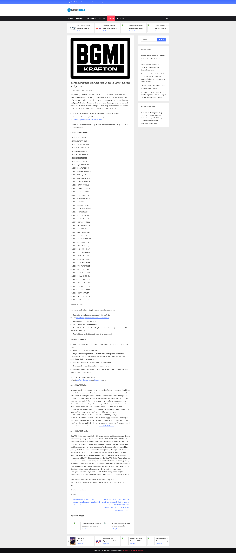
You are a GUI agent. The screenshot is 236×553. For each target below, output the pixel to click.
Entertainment (85, 2)
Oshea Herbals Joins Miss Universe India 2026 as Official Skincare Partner (153, 58)
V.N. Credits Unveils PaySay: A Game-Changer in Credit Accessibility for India (84, 27)
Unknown (144, 113)
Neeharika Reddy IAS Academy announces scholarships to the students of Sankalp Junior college (136, 27)
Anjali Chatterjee (89, 90)
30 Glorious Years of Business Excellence (162, 539)
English (70, 2)
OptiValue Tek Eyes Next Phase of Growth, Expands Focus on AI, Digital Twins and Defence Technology (153, 94)
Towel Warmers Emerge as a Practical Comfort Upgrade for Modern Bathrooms (151, 67)
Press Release (133, 31)
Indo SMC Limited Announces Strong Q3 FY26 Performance (110, 27)
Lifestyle (101, 2)
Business (76, 2)
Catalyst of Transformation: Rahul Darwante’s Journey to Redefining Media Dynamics (84, 539)
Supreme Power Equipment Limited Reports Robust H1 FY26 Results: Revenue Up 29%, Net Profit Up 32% (110, 539)
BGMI (74, 494)
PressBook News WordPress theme (132, 550)
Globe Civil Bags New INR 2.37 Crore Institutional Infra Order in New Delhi (162, 27)
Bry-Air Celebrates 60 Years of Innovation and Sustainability (91, 525)
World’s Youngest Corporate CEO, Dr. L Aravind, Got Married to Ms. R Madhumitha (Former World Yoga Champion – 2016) (137, 539)
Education (109, 2)
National (94, 2)
